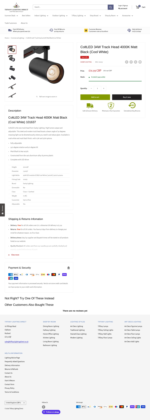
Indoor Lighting (40, 16)
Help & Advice (137, 30)
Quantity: (83, 88)
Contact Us (8, 373)
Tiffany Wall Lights (104, 334)
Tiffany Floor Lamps (105, 338)
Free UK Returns (59, 30)
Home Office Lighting (51, 334)
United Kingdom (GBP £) (13, 403)
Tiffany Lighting (77, 16)
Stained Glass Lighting (78, 334)
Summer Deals (10, 16)
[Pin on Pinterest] (131, 62)
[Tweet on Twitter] (135, 62)
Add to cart (95, 97)
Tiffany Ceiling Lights (105, 330)
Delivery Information (12, 365)
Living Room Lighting (51, 342)
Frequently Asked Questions (15, 361)
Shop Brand (94, 16)
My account (122, 8)
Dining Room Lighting (51, 326)
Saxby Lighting (86, 62)
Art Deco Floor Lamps (132, 334)
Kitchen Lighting (49, 338)
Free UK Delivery (21, 30)
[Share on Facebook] (126, 62)
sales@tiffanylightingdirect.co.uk (16, 342)
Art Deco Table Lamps (132, 330)
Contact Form (9, 384)
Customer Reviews (98, 30)
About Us (24, 23)
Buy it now (127, 97)
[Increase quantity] (103, 88)
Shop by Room (110, 16)
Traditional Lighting (77, 330)
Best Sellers (26, 16)
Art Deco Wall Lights (131, 342)
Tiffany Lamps (103, 326)
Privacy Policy (9, 388)
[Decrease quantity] (91, 88)
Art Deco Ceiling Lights (132, 338)
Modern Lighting (76, 338)
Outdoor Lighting (58, 16)
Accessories (126, 16)
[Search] (111, 7)
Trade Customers (11, 23)
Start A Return (10, 380)
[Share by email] (140, 62)
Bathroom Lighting (50, 345)
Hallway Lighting (49, 330)
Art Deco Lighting (76, 326)
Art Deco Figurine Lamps (133, 326)
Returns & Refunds (11, 369)
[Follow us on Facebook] (43, 407)
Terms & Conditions (12, 392)
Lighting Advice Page (12, 358)
